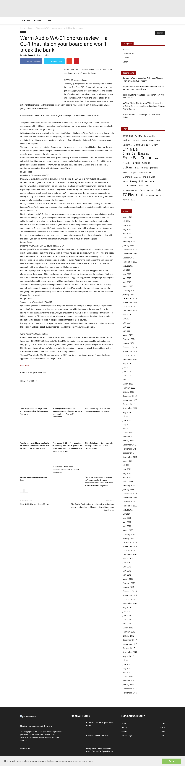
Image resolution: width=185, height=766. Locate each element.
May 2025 (127, 278)
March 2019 (128, 579)
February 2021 (129, 485)
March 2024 (128, 335)
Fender (136, 162)
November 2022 (130, 400)
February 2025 (129, 290)
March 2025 (128, 286)
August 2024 (128, 314)
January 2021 (128, 489)
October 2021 (129, 453)
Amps (138, 135)
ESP (156, 158)
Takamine (150, 190)
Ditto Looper (142, 144)
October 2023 (129, 355)
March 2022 (128, 432)
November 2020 (130, 497)
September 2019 (130, 554)
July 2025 (126, 270)
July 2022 (126, 416)
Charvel (144, 140)
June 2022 (127, 420)
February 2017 (129, 680)
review (133, 185)
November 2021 (130, 449)
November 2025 (130, 253)
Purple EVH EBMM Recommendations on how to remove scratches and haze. (143, 87)
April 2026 (127, 233)
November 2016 (130, 692)
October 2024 (129, 306)
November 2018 (130, 595)
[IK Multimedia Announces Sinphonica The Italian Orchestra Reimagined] (67, 460)
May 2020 (127, 522)
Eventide (126, 163)
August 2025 (128, 266)
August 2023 (128, 363)
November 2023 (130, 351)
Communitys (128, 53)
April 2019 (127, 575)
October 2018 (129, 599)
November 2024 (130, 302)
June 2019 (127, 566)
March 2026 (128, 237)
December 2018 (130, 591)
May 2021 (127, 473)
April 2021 (127, 477)
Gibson (146, 162)
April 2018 (127, 623)
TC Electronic (133, 194)
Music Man (149, 176)
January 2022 (128, 440)
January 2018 (128, 636)
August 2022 (128, 412)
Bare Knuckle (149, 136)
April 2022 (127, 428)
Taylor (159, 190)
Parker (125, 181)
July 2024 (126, 318)
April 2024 (127, 331)
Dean (151, 140)
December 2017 (130, 640)
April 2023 (127, 379)
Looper (133, 172)
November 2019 (130, 546)
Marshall (127, 176)
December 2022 (130, 396)
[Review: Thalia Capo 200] (77, 739)
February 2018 (129, 631)
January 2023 (128, 392)
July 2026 (126, 221)
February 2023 (129, 388)
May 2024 (127, 327)
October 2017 (129, 648)
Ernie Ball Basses (136, 153)
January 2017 (128, 684)
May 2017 (127, 668)
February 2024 (129, 339)
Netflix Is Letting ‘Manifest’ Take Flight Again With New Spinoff (143, 96)
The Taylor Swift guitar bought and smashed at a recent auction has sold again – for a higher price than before (92, 507)
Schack (140, 186)
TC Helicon (150, 195)
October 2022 (129, 404)
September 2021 (130, 457)
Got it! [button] (172, 761)
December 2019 (130, 542)
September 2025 (130, 261)
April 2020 (127, 526)
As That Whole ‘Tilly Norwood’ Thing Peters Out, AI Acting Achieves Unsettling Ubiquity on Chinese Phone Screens (144, 106)
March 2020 (128, 530)
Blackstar (127, 140)
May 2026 (127, 229)
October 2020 (129, 501)
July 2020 (126, 514)
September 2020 (130, 505)
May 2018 (127, 619)
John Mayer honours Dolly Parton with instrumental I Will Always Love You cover (34, 411)
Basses (37, 20)
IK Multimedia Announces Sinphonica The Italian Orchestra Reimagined (66, 469)
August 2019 (128, 558)
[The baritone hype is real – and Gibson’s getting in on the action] (99, 396)
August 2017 (128, 656)
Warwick (126, 200)
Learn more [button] (87, 761)
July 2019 (126, 562)
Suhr (142, 190)
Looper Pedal (145, 172)
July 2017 (126, 660)
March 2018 (128, 627)
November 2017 (130, 644)
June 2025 (127, 274)
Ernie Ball (131, 149)
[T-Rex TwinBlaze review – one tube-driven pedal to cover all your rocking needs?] (99, 430)
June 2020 (127, 518)
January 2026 (128, 245)
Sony (147, 185)
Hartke (137, 168)
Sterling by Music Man (130, 190)
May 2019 (127, 570)
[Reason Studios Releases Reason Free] (35, 465)
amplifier (128, 135)
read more (24, 365)
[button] (161, 20)
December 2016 (130, 688)
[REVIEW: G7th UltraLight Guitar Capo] (77, 726)
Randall (125, 186)
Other (48, 20)
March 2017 (128, 676)
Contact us (25, 748)
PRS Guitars (150, 181)
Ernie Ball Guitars (138, 157)
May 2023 (127, 375)
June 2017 (127, 664)
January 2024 (128, 343)
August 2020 (128, 509)
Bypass (136, 140)
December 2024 (130, 298)
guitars (128, 167)
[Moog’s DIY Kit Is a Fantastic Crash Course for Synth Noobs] (77, 752)
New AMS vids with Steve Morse (34, 504)
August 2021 (128, 461)
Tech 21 (159, 195)
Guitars (26, 20)
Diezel (158, 140)
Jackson (154, 167)
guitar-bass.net (29, 55)
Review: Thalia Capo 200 (97, 736)
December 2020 (130, 493)
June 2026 (127, 225)
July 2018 (126, 611)
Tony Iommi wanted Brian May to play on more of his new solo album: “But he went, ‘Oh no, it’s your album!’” (35, 445)
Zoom (133, 200)
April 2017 (127, 672)
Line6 (125, 172)
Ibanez (144, 167)
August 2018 (128, 607)
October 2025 (129, 257)
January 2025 (128, 294)
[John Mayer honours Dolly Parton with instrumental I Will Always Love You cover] (35, 396)
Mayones (137, 177)
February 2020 (129, 534)
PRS (141, 181)
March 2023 (128, 383)
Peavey (133, 181)
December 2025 (130, 249)
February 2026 (129, 241)
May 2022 (127, 424)
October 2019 (129, 550)
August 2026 (128, 217)
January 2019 (128, 587)
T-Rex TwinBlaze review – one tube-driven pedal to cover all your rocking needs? (99, 445)
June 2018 (127, 615)
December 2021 (130, 444)
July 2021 (126, 465)
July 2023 (126, 367)
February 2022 (129, 436)
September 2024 (130, 310)
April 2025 (127, 282)
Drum (154, 144)
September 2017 (130, 652)
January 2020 (128, 538)
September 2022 (130, 408)
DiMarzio (127, 145)
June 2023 (127, 371)
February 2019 (129, 583)
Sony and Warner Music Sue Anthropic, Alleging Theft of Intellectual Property (143, 79)
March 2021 (128, 481)
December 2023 (130, 347)
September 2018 (130, 603)
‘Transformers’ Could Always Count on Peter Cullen (141, 115)
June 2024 (127, 322)
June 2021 (127, 469)
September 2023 (130, 359)
